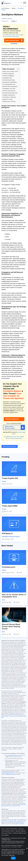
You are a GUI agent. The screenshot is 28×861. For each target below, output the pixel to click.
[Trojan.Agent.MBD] (14, 496)
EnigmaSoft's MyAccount (11, 774)
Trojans (4, 481)
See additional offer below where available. (13, 34)
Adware (4, 570)
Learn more (11, 855)
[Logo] (6, 3)
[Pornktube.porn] (14, 557)
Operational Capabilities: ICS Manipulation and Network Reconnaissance (10, 84)
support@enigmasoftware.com (8, 772)
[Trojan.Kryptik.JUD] (14, 468)
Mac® (13, 434)
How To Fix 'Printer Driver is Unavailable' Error (14, 596)
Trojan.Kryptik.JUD (10, 478)
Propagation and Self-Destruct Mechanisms (8, 89)
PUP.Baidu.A (7, 533)
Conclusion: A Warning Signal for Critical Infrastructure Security (9, 99)
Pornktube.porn (8, 567)
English (21, 2)
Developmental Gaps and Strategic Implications (9, 94)
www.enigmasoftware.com (13, 755)
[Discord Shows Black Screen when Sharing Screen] (14, 614)
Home (3, 828)
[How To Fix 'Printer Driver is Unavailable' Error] (14, 585)
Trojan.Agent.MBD (9, 506)
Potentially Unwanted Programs (11, 536)
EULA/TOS (9, 714)
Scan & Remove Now (12, 40)
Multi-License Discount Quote (10, 427)
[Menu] (25, 2)
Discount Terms (4, 716)
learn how (22, 823)
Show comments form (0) (9, 446)
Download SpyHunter (12, 419)
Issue (3, 599)
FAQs (12, 688)
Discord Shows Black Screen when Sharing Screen (11, 626)
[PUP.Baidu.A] (14, 524)
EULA (4, 36)
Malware (14, 8)
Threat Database (5, 8)
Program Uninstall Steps (11, 828)
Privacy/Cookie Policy (13, 36)
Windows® (20, 432)
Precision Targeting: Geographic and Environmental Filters (8, 78)
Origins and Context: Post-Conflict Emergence (10, 72)
